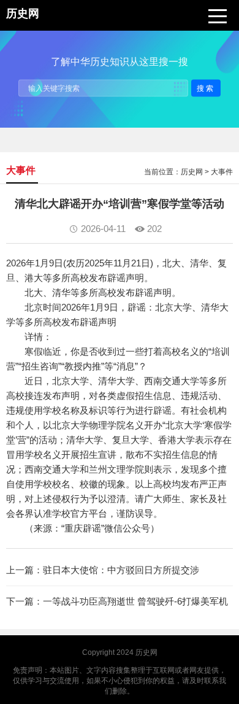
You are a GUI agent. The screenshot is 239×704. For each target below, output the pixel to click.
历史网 (192, 172)
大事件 (222, 172)
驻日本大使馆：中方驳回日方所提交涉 (121, 570)
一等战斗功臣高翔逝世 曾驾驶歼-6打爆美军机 (135, 601)
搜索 (206, 87)
